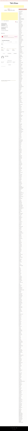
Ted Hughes (20, 389)
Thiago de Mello (20, 392)
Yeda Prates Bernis (20, 417)
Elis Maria (19, 153)
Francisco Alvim (20, 184)
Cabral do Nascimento (21, 102)
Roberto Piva (20, 361)
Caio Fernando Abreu (20, 104)
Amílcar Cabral (20, 43)
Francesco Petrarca (20, 183)
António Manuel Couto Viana (21, 71)
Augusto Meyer (20, 87)
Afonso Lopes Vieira (20, 21)
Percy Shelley (20, 347)
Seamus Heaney (20, 376)
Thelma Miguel (20, 391)
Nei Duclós (20, 320)
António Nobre (20, 73)
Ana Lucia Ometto (20, 49)
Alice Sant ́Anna (20, 33)
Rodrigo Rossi (20, 363)
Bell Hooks (20, 90)
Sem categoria (20, 377)
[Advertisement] (14, 6)
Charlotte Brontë (20, 126)
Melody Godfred (20, 310)
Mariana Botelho (20, 297)
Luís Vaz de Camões (20, 280)
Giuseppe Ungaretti (20, 198)
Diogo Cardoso (20, 144)
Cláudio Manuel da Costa (21, 131)
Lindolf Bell (20, 269)
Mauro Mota (20, 308)
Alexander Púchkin (20, 32)
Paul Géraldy (20, 337)
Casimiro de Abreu (20, 116)
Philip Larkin (20, 348)
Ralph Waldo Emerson (20, 352)
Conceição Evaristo (20, 132)
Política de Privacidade (16, 425)
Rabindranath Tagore (20, 350)
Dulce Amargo (20, 146)
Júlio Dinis (19, 252)
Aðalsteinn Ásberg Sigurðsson (21, 18)
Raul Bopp (20, 353)
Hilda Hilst (20, 212)
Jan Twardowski (20, 227)
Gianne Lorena (20, 195)
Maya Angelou (20, 309)
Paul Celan (20, 336)
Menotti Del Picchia (20, 311)
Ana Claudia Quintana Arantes (21, 46)
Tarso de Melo (20, 388)
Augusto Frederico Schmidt (21, 86)
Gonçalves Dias (20, 200)
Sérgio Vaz (20, 378)
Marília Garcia (20, 298)
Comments (4, 53)
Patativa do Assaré (20, 334)
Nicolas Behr (20, 322)
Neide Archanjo (20, 321)
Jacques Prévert (20, 223)
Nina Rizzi (19, 325)
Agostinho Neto (20, 22)
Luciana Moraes (20, 278)
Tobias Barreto (20, 393)
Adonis (19, 15)
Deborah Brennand (20, 141)
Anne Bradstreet (20, 60)
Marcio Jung (20, 292)
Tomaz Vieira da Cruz (20, 394)
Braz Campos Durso (20, 98)
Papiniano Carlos (20, 333)
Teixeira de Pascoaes (20, 390)
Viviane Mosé (20, 406)
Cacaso (19, 103)
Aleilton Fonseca (20, 30)
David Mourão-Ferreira (21, 140)
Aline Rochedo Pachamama (21, 35)
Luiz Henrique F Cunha (21, 282)
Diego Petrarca (20, 143)
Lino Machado (20, 270)
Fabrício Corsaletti (20, 168)
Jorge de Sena (20, 241)
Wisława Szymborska (20, 416)
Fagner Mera (20, 169)
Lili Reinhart (20, 268)
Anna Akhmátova (20, 58)
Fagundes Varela (20, 170)
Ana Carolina (20, 45)
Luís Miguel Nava (20, 279)
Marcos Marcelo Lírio (20, 293)
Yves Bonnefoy (20, 420)
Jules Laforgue (20, 250)
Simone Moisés (20, 379)
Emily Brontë (20, 160)
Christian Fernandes (20, 128)
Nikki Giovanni (20, 324)
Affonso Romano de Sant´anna (21, 19)
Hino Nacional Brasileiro (21, 213)
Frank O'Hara (20, 185)
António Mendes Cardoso (21, 72)
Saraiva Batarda (20, 374)
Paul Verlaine (20, 339)
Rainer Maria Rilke (20, 351)
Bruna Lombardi (20, 100)
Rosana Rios (20, 364)
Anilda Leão (20, 57)
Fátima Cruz (20, 171)
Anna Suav (20, 59)
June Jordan (20, 253)
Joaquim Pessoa (20, 237)
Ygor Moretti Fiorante (20, 418)
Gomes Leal (20, 199)
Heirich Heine (20, 209)
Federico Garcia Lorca (20, 172)
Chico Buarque (20, 127)
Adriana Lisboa (20, 16)
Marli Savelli (20, 305)
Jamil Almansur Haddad (21, 226)
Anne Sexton (20, 63)
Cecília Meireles (20, 118)
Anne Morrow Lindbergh (21, 62)
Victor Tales (20, 402)
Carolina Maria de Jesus (21, 115)
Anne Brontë (20, 61)
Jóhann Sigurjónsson (20, 238)
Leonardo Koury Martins (21, 265)
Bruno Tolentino (20, 101)
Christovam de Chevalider (21, 129)
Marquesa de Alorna (20, 306)
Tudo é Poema (15, 53)
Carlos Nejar (20, 113)
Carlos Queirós (20, 114)
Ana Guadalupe (20, 48)
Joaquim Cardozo (20, 236)
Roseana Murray (20, 365)
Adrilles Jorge (20, 17)
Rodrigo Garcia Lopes (20, 362)
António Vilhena (20, 76)
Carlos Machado (20, 112)
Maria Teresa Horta (20, 296)
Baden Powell (20, 89)
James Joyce (20, 225)
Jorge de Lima (20, 240)
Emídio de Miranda (20, 157)
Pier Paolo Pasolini (20, 349)
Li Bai (19, 266)
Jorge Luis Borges (20, 242)
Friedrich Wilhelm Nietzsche (21, 187)
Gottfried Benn (20, 201)
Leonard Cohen (20, 264)
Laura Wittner (20, 256)
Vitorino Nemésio (20, 404)
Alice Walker (20, 34)
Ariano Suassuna (20, 77)
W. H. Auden (20, 408)
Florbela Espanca (20, 182)
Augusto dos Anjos (20, 85)
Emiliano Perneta (20, 158)
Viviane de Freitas (20, 405)
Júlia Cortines (20, 251)
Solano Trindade (20, 380)
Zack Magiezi (20, 421)
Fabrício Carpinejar (20, 167)
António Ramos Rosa (20, 75)
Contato (12, 425)
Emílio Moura (20, 159)
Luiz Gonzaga (20, 281)
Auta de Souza (20, 88)
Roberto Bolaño (20, 360)
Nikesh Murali (20, 323)
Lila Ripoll (19, 267)
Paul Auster (20, 335)
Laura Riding (20, 255)
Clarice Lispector (20, 130)
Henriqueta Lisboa (20, 211)
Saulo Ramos (20, 375)
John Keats (20, 239)
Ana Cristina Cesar (20, 47)
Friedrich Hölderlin (20, 186)
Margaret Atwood (20, 294)
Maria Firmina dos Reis (21, 295)
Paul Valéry (20, 338)
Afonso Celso (20, 20)
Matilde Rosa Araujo (20, 307)
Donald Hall (20, 145)
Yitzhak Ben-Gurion (20, 419)
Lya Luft (19, 283)
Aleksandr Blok (20, 31)
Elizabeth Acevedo (20, 155)
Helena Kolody (20, 210)
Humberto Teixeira (20, 214)
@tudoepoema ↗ (16, 36)
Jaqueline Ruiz (20, 228)
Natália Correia (20, 319)
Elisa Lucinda (20, 154)
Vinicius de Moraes (20, 403)
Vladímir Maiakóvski (20, 407)
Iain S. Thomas (20, 215)
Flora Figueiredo (20, 181)
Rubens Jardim (20, 366)
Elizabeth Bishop (20, 156)
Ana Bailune (20, 44)
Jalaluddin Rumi (20, 224)
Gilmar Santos (20, 197)
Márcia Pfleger (20, 291)
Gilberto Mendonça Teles (21, 196)
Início (10, 425)
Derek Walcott (20, 142)
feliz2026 (19, 173)
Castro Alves (20, 117)
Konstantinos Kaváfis (20, 254)
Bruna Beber (20, 99)
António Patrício (20, 74)
